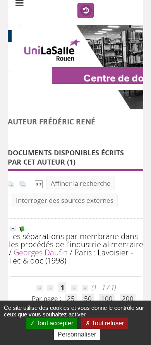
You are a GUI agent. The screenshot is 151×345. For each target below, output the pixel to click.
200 (128, 298)
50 (88, 298)
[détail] (12, 228)
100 (107, 298)
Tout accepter (54, 323)
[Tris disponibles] (39, 183)
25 (71, 298)
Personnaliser (77, 334)
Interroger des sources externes (64, 200)
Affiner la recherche (81, 183)
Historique (85, 11)
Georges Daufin (41, 252)
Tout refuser (107, 323)
